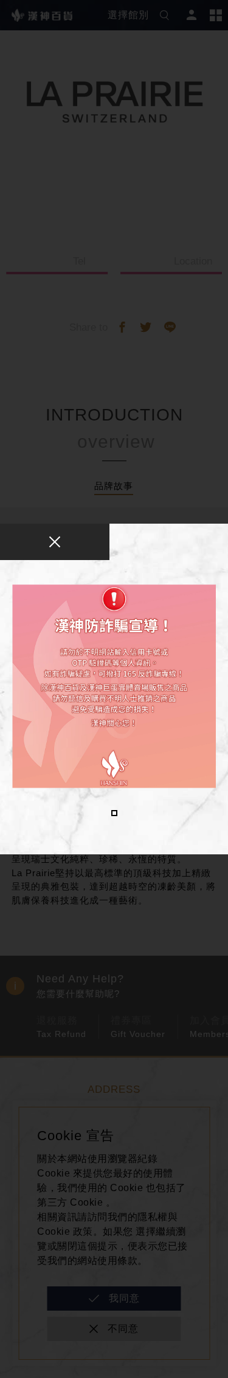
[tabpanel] (114, 686)
